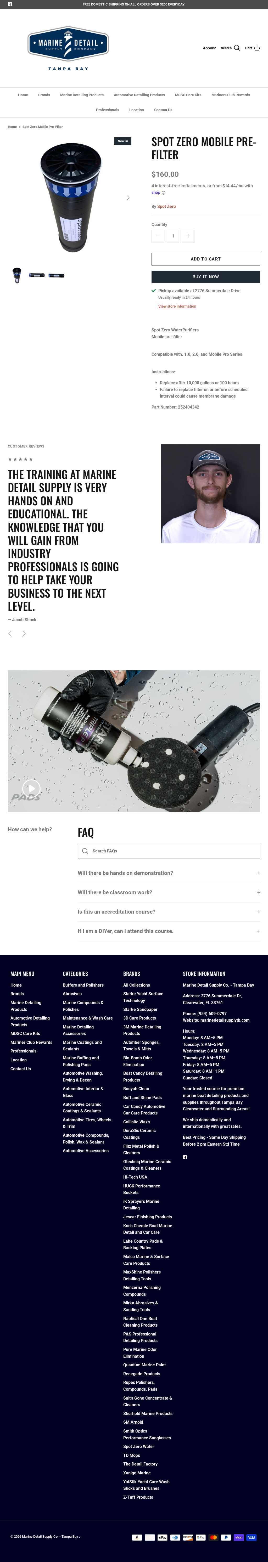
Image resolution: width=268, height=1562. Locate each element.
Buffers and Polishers (83, 985)
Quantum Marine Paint (144, 1364)
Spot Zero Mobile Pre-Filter (43, 127)
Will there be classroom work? (115, 892)
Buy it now (206, 276)
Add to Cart (206, 259)
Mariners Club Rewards (230, 95)
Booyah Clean (136, 1088)
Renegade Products (141, 1373)
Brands (44, 95)
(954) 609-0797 (212, 1013)
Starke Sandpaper (140, 1009)
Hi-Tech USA (135, 1177)
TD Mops (131, 1455)
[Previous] (10, 633)
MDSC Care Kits (188, 95)
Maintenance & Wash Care (88, 1018)
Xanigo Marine (137, 1472)
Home (23, 95)
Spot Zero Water (138, 1446)
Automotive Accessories (86, 1150)
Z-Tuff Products (138, 1497)
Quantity (159, 224)
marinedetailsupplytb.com (225, 1020)
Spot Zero (166, 206)
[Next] (128, 197)
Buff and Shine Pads (142, 1097)
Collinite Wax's (136, 1121)
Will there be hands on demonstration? (125, 873)
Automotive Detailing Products (139, 95)
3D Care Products (139, 1018)
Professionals (107, 110)
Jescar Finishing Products (147, 1216)
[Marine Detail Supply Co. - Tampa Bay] (68, 48)
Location (136, 110)
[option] (71, 198)
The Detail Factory (140, 1464)
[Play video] (31, 788)
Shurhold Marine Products (147, 1413)
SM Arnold (133, 1422)
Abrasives (72, 993)
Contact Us (163, 110)
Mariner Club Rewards (31, 1042)
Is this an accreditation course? (116, 912)
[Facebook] (10, 4)
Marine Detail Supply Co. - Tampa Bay (50, 1536)
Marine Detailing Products (82, 95)
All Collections (136, 985)
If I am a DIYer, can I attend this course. (126, 931)
